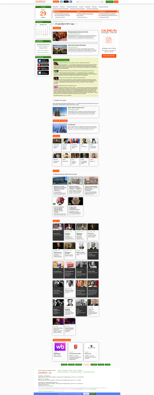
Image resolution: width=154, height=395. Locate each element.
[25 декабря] (59, 365)
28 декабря (78, 364)
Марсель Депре (81, 252)
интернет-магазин (57, 356)
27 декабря (71, 364)
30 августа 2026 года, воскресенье (85, 13)
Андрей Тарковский (56, 310)
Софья (91, 159)
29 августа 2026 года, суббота (62, 13)
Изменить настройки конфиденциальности (46, 391)
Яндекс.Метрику (78, 393)
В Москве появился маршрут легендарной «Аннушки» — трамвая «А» (75, 187)
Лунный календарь (103, 6)
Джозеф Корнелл (69, 271)
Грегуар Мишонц (57, 271)
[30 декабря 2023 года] (76, 24)
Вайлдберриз (57, 353)
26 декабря (64, 364)
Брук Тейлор (56, 233)
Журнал (56, 1)
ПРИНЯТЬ (93, 393)
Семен (82, 159)
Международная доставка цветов (67, 85)
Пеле (78, 309)
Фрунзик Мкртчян (92, 290)
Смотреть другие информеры (42, 52)
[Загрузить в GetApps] (43, 73)
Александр (56, 144)
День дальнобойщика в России (62, 15)
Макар (91, 144)
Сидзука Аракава (69, 328)
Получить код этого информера (43, 50)
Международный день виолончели (78, 32)
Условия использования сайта (63, 371)
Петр (73, 159)
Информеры (79, 370)
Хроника (81, 6)
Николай (55, 159)
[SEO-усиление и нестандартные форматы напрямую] (109, 59)
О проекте (59, 370)
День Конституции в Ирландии (77, 45)
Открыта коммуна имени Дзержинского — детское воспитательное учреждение (91, 188)
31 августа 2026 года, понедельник (107, 13)
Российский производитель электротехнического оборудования (75, 358)
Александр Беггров (68, 253)
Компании (87, 6)
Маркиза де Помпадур (79, 234)
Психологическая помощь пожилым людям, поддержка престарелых (76, 70)
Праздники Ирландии (72, 47)
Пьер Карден (56, 290)
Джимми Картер (81, 290)
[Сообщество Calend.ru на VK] (70, 2)
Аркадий (65, 144)
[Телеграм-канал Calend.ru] (61, 2)
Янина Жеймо (91, 271)
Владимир (74, 144)
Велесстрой (88, 353)
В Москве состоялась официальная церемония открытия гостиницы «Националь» (60, 188)
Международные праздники (73, 33)
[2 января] (112, 365)
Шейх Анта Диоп (69, 290)
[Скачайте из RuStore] (43, 61)
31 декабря (101, 364)
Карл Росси (91, 233)
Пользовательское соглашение (76, 371)
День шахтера (79, 15)
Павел (64, 159)
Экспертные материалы (92, 8)
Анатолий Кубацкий (79, 272)
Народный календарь (72, 6)
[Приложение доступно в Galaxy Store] (43, 65)
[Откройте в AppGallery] (43, 68)
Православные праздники (73, 109)
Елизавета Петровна (67, 234)
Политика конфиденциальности (89, 371)
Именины (62, 6)
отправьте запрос (93, 388)
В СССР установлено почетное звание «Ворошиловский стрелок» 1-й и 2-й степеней (59, 209)
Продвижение (64, 370)
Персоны (94, 6)
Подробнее (86, 393)
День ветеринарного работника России (107, 15)
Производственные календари (60, 8)
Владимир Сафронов (67, 310)
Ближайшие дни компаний (61, 340)
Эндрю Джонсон (57, 252)
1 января (107, 364)
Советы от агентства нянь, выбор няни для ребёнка (72, 77)
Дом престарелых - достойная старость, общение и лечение (74, 62)
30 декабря (93, 364)
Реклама (70, 370)
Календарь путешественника (77, 8)
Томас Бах (90, 309)
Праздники (55, 6)
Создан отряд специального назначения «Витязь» (74, 208)
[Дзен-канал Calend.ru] (66, 2)
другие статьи (65, 95)
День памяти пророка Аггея (76, 107)
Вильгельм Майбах (93, 252)
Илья (82, 144)
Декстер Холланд (57, 328)
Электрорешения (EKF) (75, 353)
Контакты (74, 370)
